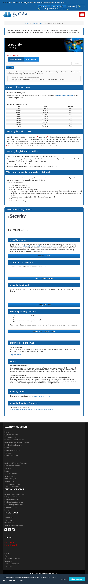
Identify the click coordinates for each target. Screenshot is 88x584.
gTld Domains (37, 23)
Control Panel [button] (43, 6)
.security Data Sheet (44, 305)
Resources (8, 510)
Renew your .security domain (44, 331)
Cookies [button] (19, 580)
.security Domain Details (44, 278)
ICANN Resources (10, 507)
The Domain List (10, 437)
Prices (6, 448)
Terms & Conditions (11, 487)
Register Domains (11, 435)
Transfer (7, 468)
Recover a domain (11, 455)
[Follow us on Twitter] (9, 530)
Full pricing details (15, 354)
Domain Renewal (10, 545)
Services (7, 453)
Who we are (8, 518)
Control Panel (9, 542)
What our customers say (13, 525)
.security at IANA (44, 256)
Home (27, 23)
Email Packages (10, 479)
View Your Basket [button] (58, 6)
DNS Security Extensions (13, 505)
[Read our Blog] (13, 530)
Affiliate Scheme (10, 474)
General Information (11, 499)
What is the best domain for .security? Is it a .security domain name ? (31, 409)
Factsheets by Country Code (14, 494)
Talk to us (8, 520)
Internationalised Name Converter (16, 442)
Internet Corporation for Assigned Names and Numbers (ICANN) (38, 246)
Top (5, 556)
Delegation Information (12, 497)
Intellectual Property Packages (15, 463)
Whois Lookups (9, 481)
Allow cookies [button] (76, 579)
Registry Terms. (42, 396)
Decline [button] (63, 579)
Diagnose (7, 471)
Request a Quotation (12, 450)
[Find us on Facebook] (6, 530)
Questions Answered (12, 484)
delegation (20, 164)
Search (11, 67)
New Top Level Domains (13, 445)
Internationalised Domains (14, 440)
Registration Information (13, 502)
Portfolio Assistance (12, 466)
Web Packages (9, 476)
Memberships (9, 523)
